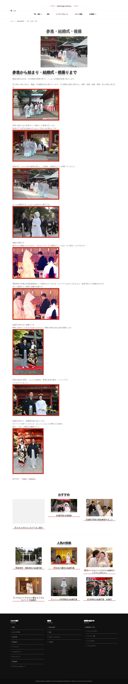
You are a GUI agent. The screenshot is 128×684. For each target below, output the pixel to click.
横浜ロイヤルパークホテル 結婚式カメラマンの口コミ (99, 571)
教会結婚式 (52, 627)
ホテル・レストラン (55, 637)
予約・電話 (37, 14)
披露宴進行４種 (90, 627)
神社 (50, 632)
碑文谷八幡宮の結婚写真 (64, 568)
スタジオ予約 (16, 632)
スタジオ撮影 (78, 14)
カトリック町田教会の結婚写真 (64, 599)
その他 (51, 642)
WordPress (88, 681)
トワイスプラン (91, 646)
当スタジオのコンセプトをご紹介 (28, 527)
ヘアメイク (15, 647)
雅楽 (32, 84)
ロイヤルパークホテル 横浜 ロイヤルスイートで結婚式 (28, 599)
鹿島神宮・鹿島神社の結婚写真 (28, 568)
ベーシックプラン (92, 631)
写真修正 (14, 642)
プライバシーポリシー (18, 666)
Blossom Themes (71, 681)
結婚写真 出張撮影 (64, 515)
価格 (48, 14)
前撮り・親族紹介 (29, 479)
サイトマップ (16, 656)
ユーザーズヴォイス (62, 14)
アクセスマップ (16, 652)
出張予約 (14, 637)
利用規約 (14, 661)
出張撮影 (91, 14)
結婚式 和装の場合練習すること (99, 519)
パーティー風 (91, 636)
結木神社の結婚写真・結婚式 (99, 599)
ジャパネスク (91, 641)
